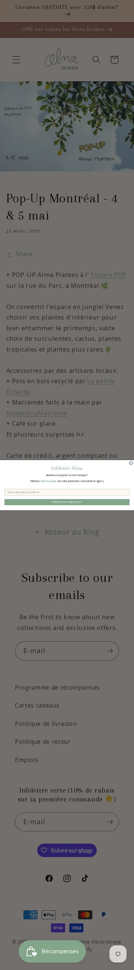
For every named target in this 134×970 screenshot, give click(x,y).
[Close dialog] (131, 462)
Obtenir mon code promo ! (67, 502)
